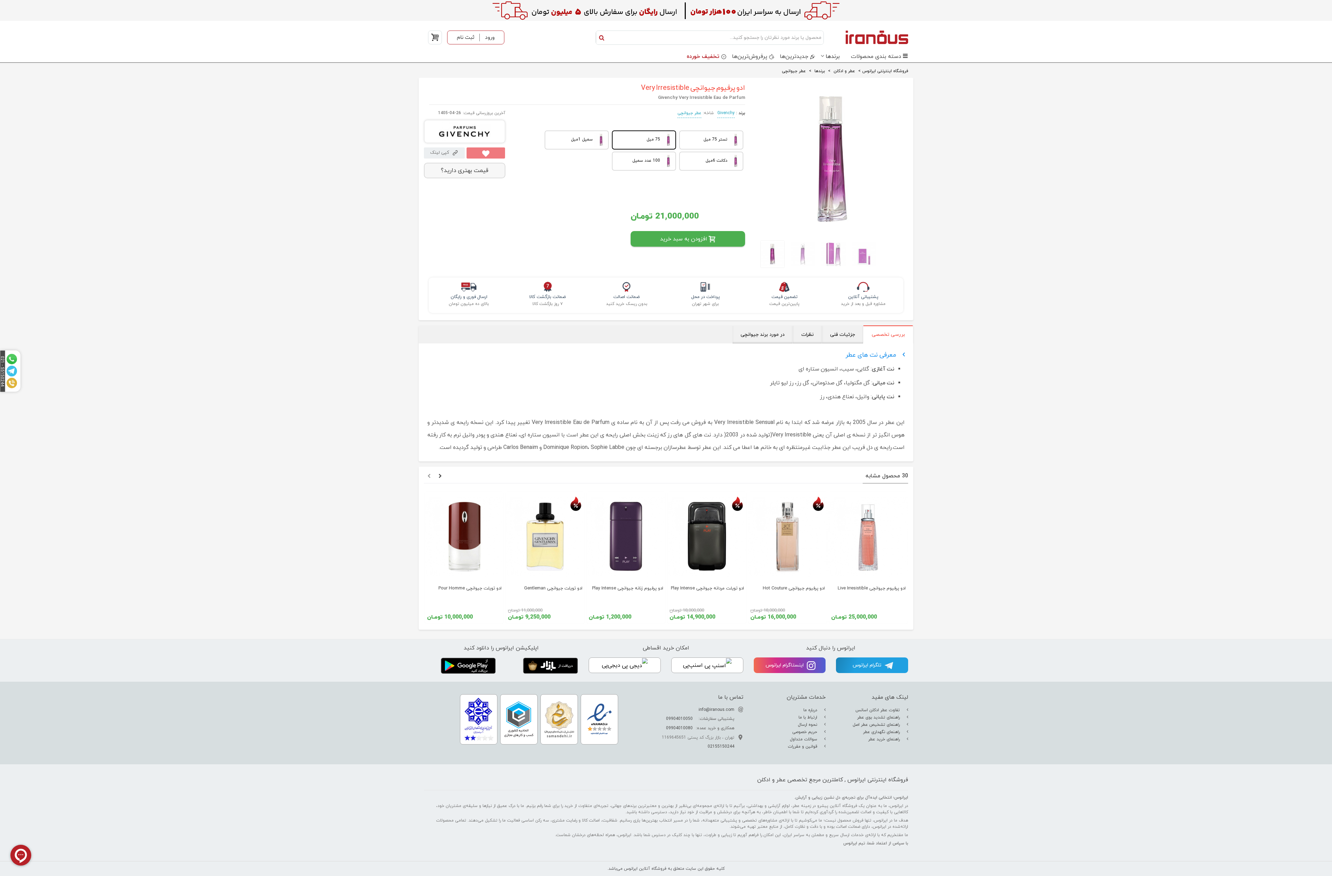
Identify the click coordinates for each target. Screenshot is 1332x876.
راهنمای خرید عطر (884, 739)
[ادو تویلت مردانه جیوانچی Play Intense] (706, 536)
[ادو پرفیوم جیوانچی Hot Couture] (787, 536)
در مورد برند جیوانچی (763, 334)
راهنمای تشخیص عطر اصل (877, 725)
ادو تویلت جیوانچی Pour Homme (470, 588)
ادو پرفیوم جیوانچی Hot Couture (794, 588)
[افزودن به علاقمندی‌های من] (486, 153)
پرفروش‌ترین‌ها (749, 56)
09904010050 (679, 719)
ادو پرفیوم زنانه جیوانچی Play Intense (627, 588)
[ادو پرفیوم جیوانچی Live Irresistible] (868, 536)
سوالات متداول (804, 739)
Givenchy (726, 113)
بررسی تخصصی (888, 334)
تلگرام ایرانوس (868, 665)
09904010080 (679, 728)
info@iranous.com (716, 710)
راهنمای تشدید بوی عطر (879, 717)
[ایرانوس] (867, 37)
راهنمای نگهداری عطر (882, 732)
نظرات (807, 334)
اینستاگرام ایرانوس (785, 665)
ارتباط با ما (809, 717)
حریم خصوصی (805, 732)
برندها (833, 56)
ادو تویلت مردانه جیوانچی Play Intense (707, 588)
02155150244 (721, 746)
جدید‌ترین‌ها (794, 56)
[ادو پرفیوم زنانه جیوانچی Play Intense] (626, 536)
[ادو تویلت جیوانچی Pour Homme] (464, 536)
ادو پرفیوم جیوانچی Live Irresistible (872, 588)
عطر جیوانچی (689, 113)
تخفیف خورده (703, 56)
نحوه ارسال (808, 725)
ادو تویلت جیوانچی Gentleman (553, 588)
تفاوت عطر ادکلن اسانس (878, 710)
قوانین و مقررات (803, 746)
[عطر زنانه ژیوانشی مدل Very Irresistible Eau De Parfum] (832, 229)
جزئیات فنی (842, 334)
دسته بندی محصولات (876, 56)
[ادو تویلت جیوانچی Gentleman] (545, 536)
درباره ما (811, 710)
